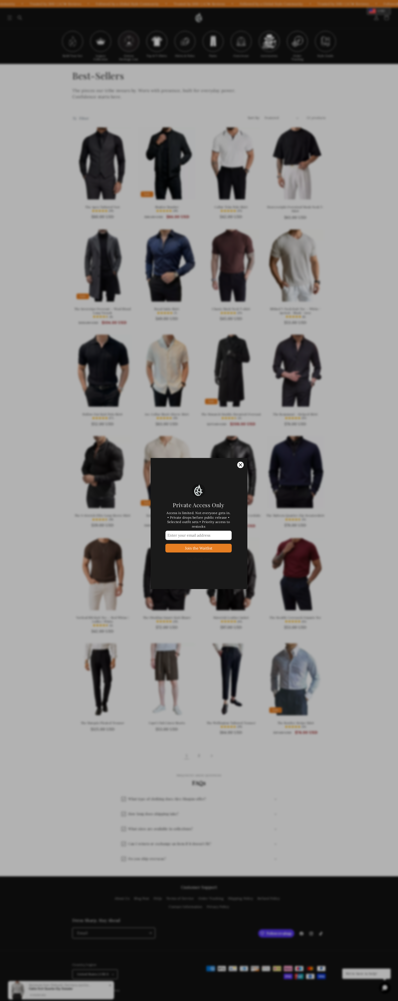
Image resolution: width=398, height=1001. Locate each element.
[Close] (240, 442)
